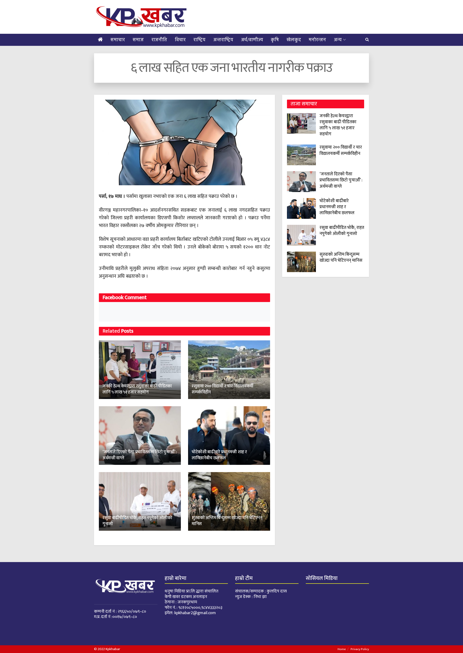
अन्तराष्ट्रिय (223, 40)
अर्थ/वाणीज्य (252, 40)
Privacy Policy (360, 649)
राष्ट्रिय (199, 40)
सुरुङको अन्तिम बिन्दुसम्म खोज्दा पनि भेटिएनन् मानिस (227, 521)
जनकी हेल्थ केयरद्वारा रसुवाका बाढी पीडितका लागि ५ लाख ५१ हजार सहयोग (137, 389)
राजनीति (159, 40)
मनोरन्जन (317, 40)
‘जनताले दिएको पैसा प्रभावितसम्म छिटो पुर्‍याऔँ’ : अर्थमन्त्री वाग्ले (139, 455)
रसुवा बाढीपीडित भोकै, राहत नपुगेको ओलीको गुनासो (137, 521)
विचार (180, 40)
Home (342, 649)
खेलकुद (293, 40)
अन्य (338, 40)
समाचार (117, 40)
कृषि (275, 40)
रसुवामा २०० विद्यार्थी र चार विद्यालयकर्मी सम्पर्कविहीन (222, 389)
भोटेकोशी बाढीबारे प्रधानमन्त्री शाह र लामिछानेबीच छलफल (219, 455)
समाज (138, 40)
